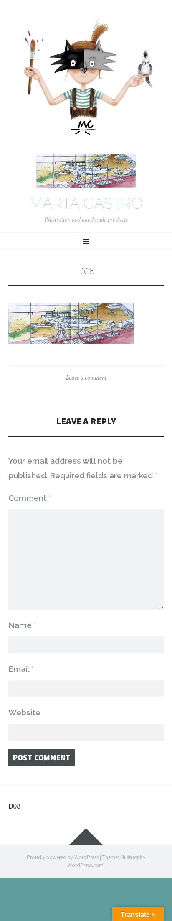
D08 (14, 806)
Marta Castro (86, 203)
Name (22, 625)
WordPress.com (86, 865)
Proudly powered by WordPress (63, 857)
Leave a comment (86, 377)
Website (24, 712)
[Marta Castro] (86, 81)
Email (20, 669)
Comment (29, 498)
